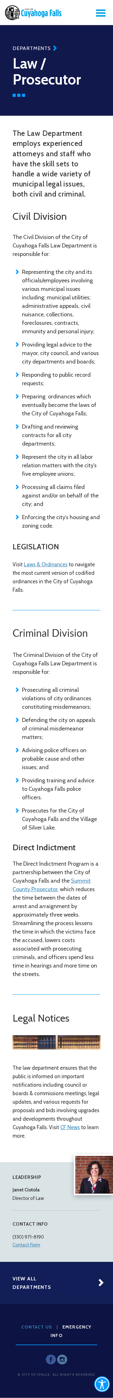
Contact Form (26, 1245)
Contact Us (36, 1327)
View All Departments (32, 1283)
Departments (32, 48)
